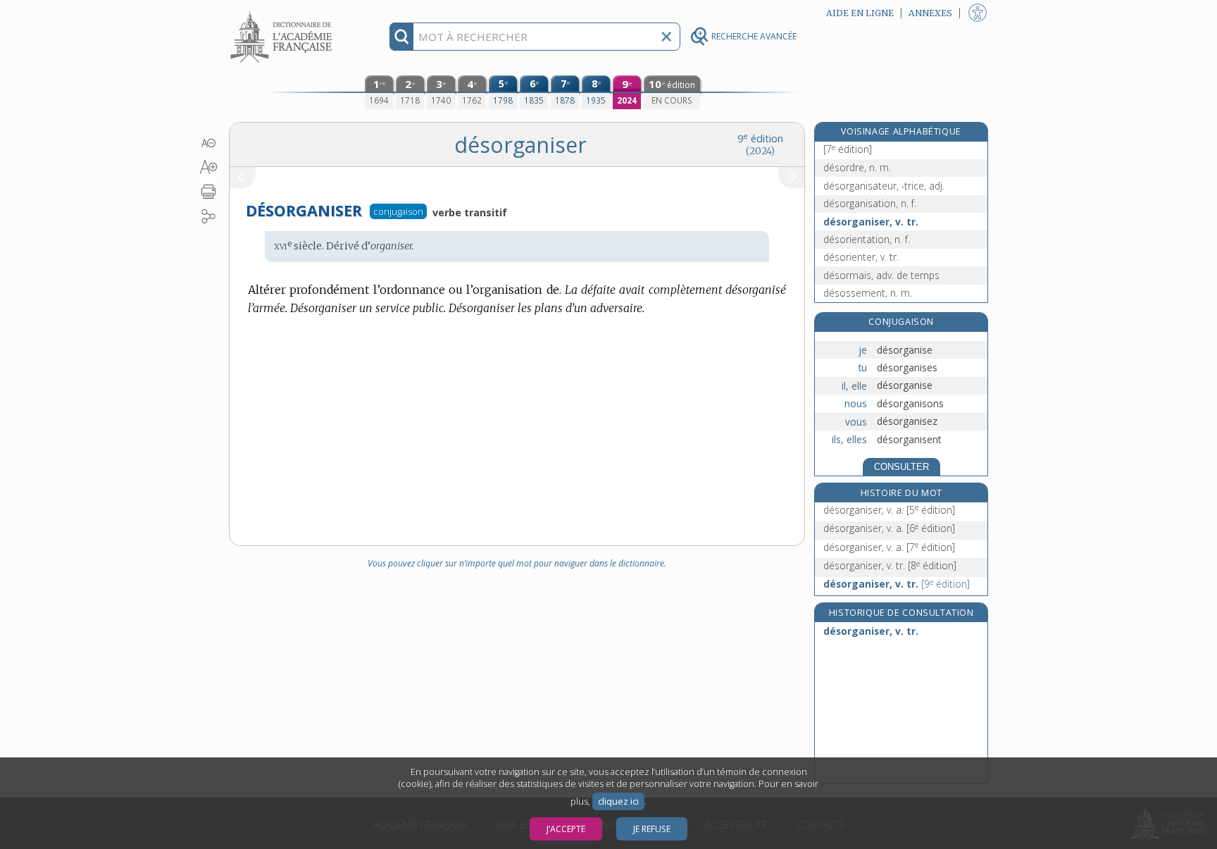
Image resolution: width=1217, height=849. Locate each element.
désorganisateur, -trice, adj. (883, 185)
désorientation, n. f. (866, 239)
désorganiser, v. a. (889, 509)
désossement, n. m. (867, 292)
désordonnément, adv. (874, 142)
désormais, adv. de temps (881, 275)
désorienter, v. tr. (861, 257)
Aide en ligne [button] (860, 13)
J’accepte (566, 829)
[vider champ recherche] (666, 37)
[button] (208, 143)
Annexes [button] (930, 13)
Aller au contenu (283, 12)
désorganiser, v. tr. (870, 221)
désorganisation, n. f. (869, 203)
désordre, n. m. (857, 167)
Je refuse (651, 829)
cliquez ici (618, 801)
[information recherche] (401, 37)
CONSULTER (901, 466)
